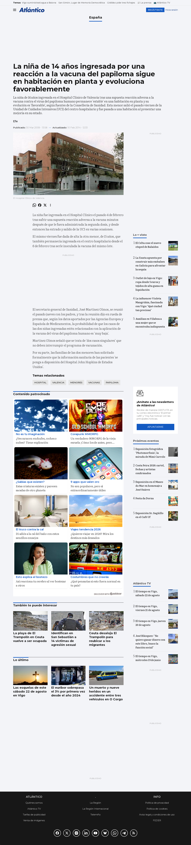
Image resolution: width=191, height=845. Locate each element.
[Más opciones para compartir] (50, 205)
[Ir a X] (66, 833)
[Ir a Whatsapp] (114, 833)
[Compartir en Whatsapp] (34, 205)
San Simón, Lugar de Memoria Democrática (81, 2)
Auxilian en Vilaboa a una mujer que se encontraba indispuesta (150, 322)
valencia (58, 382)
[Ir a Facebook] (57, 833)
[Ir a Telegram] (124, 833)
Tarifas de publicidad (34, 814)
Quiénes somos (34, 802)
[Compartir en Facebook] (39, 205)
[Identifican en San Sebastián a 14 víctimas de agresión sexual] (68, 621)
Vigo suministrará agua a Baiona (39, 2)
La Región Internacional (95, 808)
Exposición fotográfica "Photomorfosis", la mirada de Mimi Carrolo (150, 452)
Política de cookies (157, 808)
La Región (95, 802)
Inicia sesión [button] (171, 10)
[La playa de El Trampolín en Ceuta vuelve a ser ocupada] (30, 621)
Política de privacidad (157, 802)
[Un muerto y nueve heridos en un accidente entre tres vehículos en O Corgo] (106, 675)
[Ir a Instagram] (76, 833)
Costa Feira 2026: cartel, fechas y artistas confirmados (149, 469)
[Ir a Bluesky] (105, 833)
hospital (40, 382)
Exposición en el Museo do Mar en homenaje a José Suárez (149, 485)
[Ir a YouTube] (95, 833)
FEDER (157, 820)
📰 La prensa (144, 2)
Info (157, 796)
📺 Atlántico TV (162, 2)
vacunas (94, 382)
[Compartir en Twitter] (45, 205)
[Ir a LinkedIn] (86, 833)
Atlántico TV (34, 808)
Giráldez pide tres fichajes (121, 2)
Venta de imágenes (34, 820)
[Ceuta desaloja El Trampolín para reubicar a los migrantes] (106, 621)
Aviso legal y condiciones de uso (157, 814)
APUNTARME (155, 426)
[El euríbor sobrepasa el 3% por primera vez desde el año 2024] (68, 675)
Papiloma (112, 382)
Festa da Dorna (144, 498)
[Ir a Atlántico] (31, 9)
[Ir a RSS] (133, 833)
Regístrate (155, 9)
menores (76, 382)
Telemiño (95, 814)
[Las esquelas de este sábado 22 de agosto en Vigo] (30, 675)
